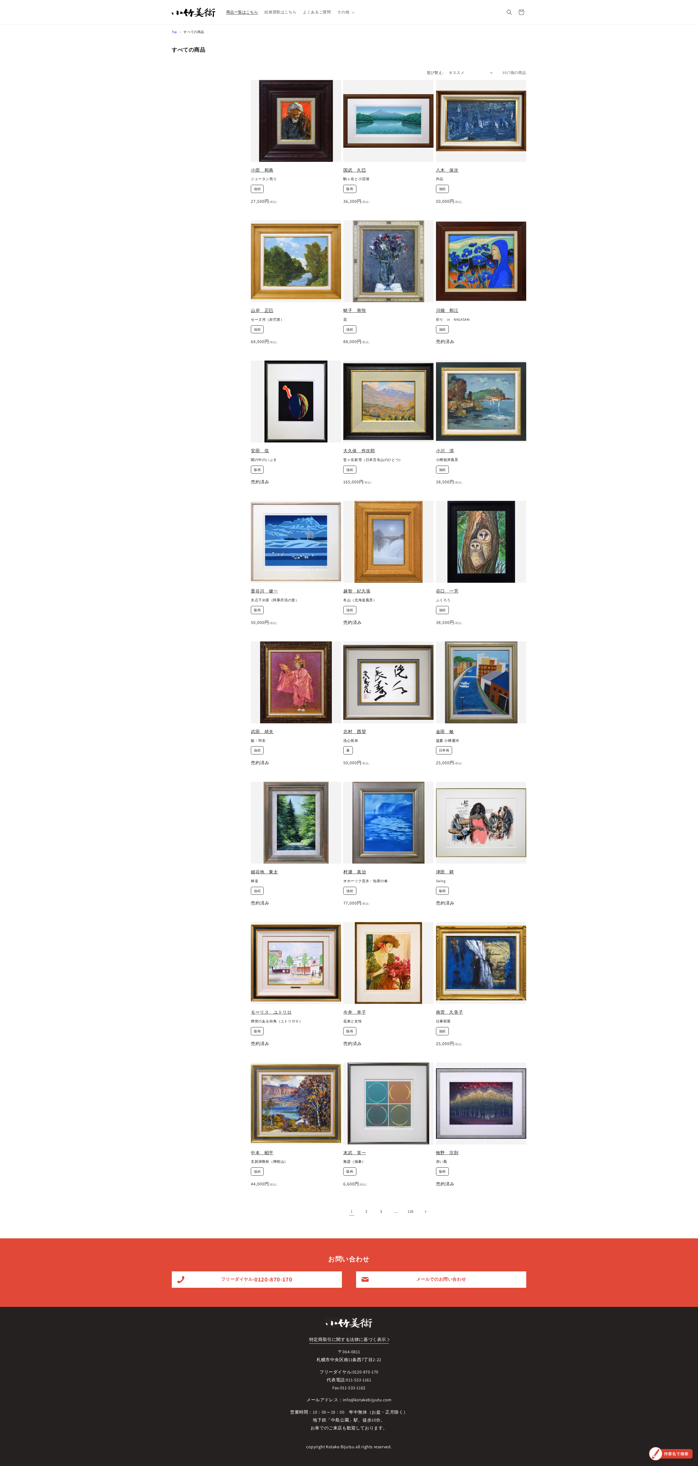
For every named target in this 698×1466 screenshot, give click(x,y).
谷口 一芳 (447, 591)
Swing (441, 881)
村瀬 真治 (354, 872)
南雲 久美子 (449, 1012)
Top (174, 32)
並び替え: (435, 72)
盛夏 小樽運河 (447, 741)
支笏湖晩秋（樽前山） (269, 1161)
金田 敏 (445, 732)
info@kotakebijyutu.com (367, 1400)
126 (411, 1211)
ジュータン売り (264, 179)
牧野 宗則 (447, 1153)
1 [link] (352, 1211)
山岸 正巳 (262, 310)
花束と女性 (352, 1021)
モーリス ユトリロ (271, 1012)
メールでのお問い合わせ (441, 1279)
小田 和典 (262, 170)
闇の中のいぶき (264, 460)
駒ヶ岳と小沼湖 (356, 179)
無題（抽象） (354, 1161)
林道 (254, 881)
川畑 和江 (447, 310)
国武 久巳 (354, 170)
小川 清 (445, 451)
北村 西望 (354, 732)
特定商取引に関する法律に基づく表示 (347, 1339)
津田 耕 (445, 872)
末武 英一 (354, 1153)
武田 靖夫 (262, 732)
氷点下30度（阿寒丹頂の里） (275, 600)
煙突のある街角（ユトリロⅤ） (277, 1021)
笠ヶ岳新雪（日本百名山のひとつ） (373, 460)
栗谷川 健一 (264, 591)
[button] (345, 12)
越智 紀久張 (357, 591)
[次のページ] (425, 1212)
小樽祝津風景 (447, 460)
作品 (439, 179)
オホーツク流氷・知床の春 (365, 881)
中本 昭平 (262, 1153)
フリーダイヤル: (256, 1279)
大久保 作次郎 (359, 451)
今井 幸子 (354, 1012)
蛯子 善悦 (354, 310)
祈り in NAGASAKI (453, 319)
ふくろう (443, 600)
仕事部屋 (443, 1021)
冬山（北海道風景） (360, 600)
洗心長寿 (350, 741)
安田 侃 (260, 451)
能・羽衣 (258, 741)
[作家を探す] (671, 1454)
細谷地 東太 (264, 872)
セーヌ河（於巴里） (267, 319)
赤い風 (441, 1161)
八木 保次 (447, 170)
